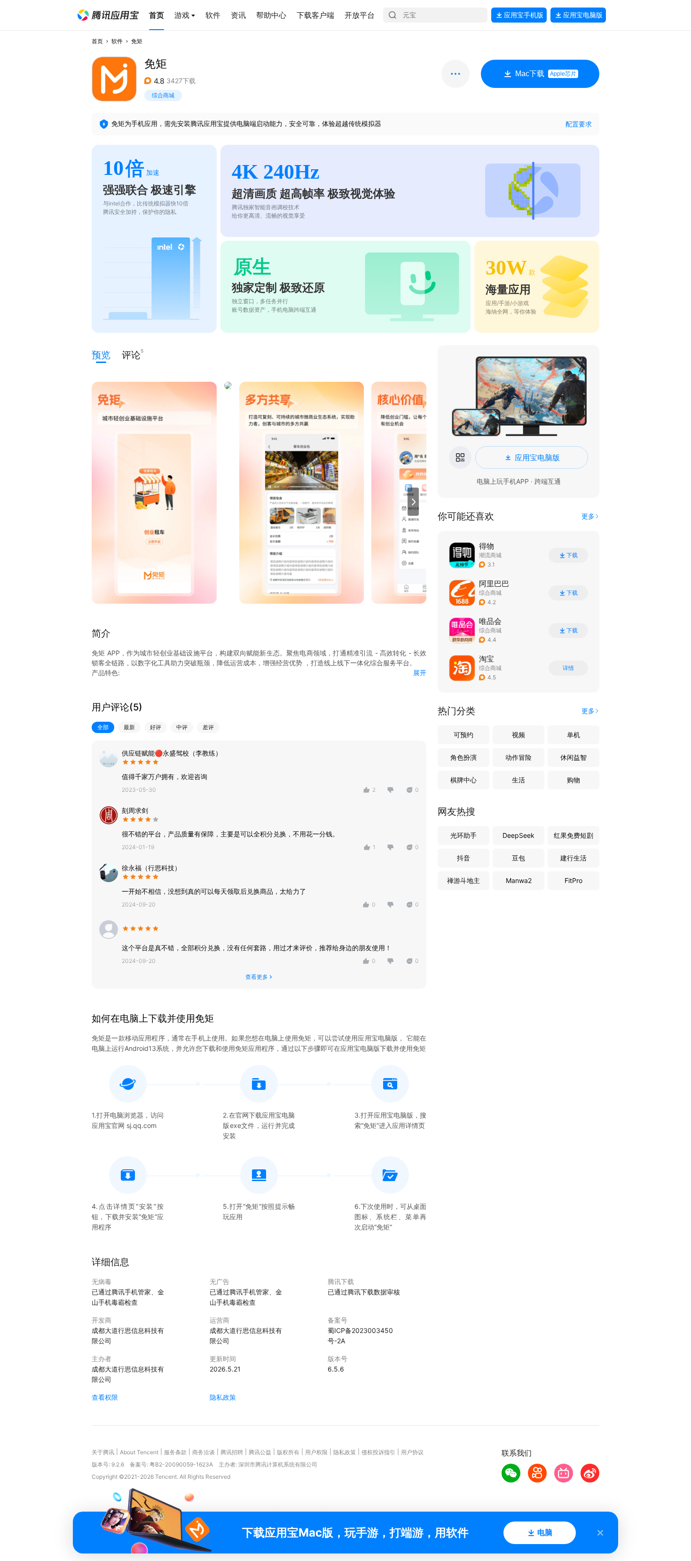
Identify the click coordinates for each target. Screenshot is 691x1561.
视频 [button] (518, 735)
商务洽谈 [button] (203, 1452)
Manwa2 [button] (519, 880)
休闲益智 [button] (573, 757)
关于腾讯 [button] (103, 1452)
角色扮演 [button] (463, 757)
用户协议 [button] (412, 1452)
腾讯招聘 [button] (231, 1452)
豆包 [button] (518, 858)
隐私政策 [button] (223, 1397)
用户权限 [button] (316, 1452)
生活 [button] (518, 780)
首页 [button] (97, 41)
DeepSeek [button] (518, 835)
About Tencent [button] (139, 1452)
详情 (568, 668)
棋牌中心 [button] (463, 780)
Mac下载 (545, 74)
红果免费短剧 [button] (573, 835)
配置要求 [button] (578, 124)
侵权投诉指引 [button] (378, 1452)
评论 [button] (131, 354)
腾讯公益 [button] (260, 1452)
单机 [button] (573, 735)
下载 (572, 555)
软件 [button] (117, 41)
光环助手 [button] (463, 835)
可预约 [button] (463, 735)
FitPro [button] (573, 880)
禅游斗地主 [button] (463, 880)
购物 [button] (573, 780)
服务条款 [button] (175, 1452)
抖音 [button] (463, 858)
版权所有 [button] (288, 1452)
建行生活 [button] (573, 858)
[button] (108, 15)
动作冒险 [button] (518, 757)
